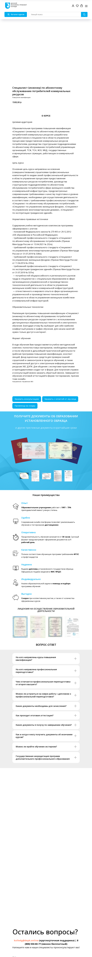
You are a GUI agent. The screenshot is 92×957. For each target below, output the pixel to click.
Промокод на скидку (24, 405)
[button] (73, 5)
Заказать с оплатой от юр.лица (60, 399)
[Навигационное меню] (86, 6)
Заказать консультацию (26, 399)
